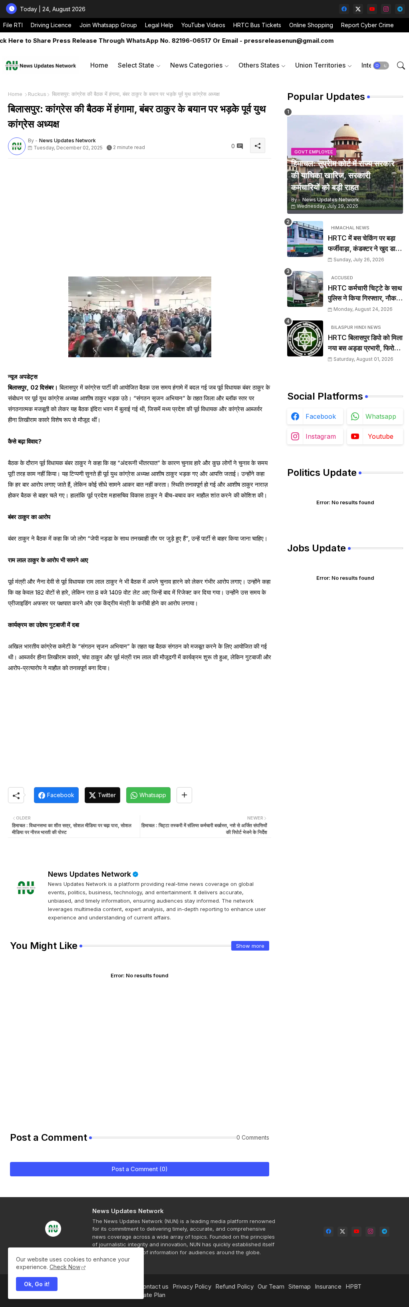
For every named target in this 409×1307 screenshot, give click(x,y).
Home (99, 65)
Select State (136, 65)
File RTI (13, 25)
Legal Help (159, 25)
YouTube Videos (203, 25)
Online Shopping (311, 25)
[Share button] (184, 795)
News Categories (196, 65)
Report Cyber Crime (367, 25)
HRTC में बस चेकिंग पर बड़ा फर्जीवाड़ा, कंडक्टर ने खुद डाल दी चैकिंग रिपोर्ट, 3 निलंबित (364, 244)
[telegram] (400, 9)
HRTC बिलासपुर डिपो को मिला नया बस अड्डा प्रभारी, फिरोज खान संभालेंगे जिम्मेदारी (365, 343)
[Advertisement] (139, 221)
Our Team (271, 1286)
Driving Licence (51, 25)
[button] (381, 66)
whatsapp (380, 416)
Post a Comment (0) (139, 1169)
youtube (380, 436)
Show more (250, 946)
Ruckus (37, 94)
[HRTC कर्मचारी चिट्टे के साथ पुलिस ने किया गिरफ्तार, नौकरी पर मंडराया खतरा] (305, 289)
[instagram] (386, 9)
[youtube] (372, 9)
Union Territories (320, 65)
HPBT (353, 1286)
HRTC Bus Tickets (257, 25)
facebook (321, 416)
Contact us (154, 1286)
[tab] (99, 65)
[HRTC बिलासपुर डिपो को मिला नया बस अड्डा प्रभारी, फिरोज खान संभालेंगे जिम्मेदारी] (305, 338)
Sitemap (299, 1286)
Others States (258, 65)
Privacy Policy (192, 1286)
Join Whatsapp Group (108, 25)
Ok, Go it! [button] (37, 1284)
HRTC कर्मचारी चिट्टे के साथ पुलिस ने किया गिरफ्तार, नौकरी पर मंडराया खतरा (365, 294)
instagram (321, 436)
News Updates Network (89, 874)
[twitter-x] (358, 9)
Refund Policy (234, 1286)
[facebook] (344, 9)
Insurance (328, 1286)
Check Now (65, 1266)
